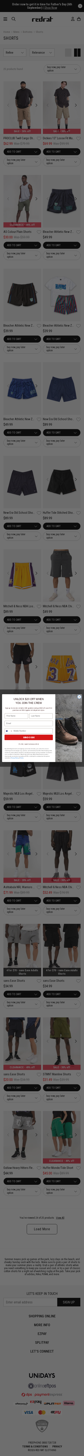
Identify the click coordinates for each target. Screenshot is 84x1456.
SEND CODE (28, 737)
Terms (21, 758)
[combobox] (8, 730)
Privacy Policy (15, 758)
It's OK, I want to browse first (29, 744)
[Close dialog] (79, 696)
